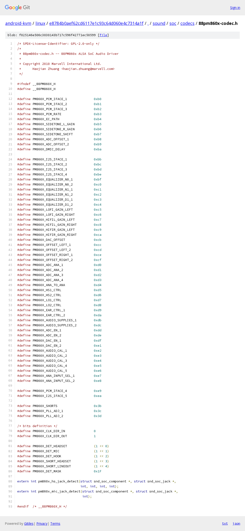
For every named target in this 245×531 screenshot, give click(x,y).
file (103, 35)
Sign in (235, 7)
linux (40, 23)
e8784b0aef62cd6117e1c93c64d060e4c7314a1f (96, 23)
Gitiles (28, 523)
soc (172, 23)
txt (225, 523)
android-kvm (18, 23)
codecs (187, 23)
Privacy (41, 523)
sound (159, 23)
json (236, 523)
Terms (55, 523)
